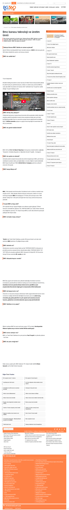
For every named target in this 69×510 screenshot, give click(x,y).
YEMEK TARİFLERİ (34, 7)
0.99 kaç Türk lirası (40, 465)
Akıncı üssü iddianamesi (9, 393)
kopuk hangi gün (8, 448)
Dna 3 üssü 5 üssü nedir (31, 413)
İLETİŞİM (63, 7)
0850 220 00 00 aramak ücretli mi (11, 498)
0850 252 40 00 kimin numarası (11, 469)
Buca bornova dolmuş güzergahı (54, 438)
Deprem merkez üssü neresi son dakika (11, 414)
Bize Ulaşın (61, 431)
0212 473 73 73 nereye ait (41, 470)
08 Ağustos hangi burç (41, 492)
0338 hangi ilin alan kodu (41, 476)
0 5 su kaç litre (39, 490)
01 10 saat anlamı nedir (9, 483)
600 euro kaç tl (7, 447)
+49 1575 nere (7, 490)
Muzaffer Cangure (29, 433)
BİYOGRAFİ (42, 7)
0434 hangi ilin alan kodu (9, 465)
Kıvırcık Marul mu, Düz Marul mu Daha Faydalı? (26, 3)
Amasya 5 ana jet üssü (31, 388)
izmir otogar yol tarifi (9, 450)
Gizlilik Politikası (28, 431)
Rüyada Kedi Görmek (8, 13)
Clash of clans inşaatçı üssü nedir (11, 407)
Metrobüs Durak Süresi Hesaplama (33, 436)
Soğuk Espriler (7, 440)
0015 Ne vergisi (39, 498)
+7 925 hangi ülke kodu (9, 496)
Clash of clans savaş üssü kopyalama (32, 408)
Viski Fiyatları (18, 508)
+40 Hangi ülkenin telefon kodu (11, 472)
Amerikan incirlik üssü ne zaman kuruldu (11, 388)
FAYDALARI (52, 7)
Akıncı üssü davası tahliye (32, 393)
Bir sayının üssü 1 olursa (9, 378)
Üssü (10, 27)
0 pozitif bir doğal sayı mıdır (10, 467)
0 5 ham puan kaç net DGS (10, 494)
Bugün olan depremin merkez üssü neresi (11, 402)
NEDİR (46, 7)
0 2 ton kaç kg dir (39, 467)
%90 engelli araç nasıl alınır (10, 481)
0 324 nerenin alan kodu (9, 480)
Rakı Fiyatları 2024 (8, 436)
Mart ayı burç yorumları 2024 (32, 438)
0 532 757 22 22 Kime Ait (9, 487)
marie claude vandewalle (9, 453)
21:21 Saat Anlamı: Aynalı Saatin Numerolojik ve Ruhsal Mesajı (49, 461)
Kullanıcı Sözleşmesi (39, 431)
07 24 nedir (6, 500)
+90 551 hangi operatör (41, 481)
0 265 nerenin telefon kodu (42, 487)
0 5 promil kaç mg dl (40, 483)
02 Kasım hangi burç (8, 485)
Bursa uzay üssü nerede (31, 402)
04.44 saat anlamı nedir (9, 501)
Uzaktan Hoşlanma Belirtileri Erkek (33, 441)
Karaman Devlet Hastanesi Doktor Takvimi (54, 444)
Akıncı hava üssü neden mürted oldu (34, 397)
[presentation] (47, 3)
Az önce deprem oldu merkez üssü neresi (34, 383)
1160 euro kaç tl (7, 452)
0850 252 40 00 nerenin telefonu (43, 474)
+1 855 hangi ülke (39, 485)
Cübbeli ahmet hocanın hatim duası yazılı (35, 435)
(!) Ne (5, 492)
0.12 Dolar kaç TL (8, 476)
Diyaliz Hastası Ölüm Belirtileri (11, 433)
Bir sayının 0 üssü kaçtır (31, 378)
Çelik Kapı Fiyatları (9, 508)
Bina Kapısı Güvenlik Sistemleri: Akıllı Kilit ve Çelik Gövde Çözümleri (19, 460)
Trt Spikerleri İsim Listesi (31, 440)
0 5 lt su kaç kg (7, 463)
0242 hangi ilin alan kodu (41, 500)
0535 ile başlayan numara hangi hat (43, 494)
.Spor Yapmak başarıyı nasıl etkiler (12, 489)
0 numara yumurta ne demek (42, 496)
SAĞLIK (57, 7)
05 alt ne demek (39, 480)
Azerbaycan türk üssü (8, 382)
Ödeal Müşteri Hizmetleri (41, 460)
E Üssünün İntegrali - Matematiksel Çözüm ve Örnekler (12, 419)
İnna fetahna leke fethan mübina (54, 441)
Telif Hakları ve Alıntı (51, 431)
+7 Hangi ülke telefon (9, 474)
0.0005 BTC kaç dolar (9, 478)
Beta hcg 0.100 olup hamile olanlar (12, 435)
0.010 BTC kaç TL (39, 472)
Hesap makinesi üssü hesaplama (34, 424)
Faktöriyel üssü (7, 424)
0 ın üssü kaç (7, 470)
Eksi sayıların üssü (30, 418)
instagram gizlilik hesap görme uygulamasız (53, 435)
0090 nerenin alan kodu (41, 469)
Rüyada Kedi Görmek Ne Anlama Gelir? (12, 461)
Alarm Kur (6, 441)
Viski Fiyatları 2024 (8, 438)
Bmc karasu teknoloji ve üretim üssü (19, 27)
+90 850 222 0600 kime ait (41, 478)
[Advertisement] (24, 68)
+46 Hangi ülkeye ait (40, 501)
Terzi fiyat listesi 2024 (51, 433)
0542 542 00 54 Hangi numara (42, 463)
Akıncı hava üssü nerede (9, 397)
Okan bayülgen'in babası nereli (53, 440)
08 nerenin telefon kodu (41, 489)
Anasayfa (6, 27)
